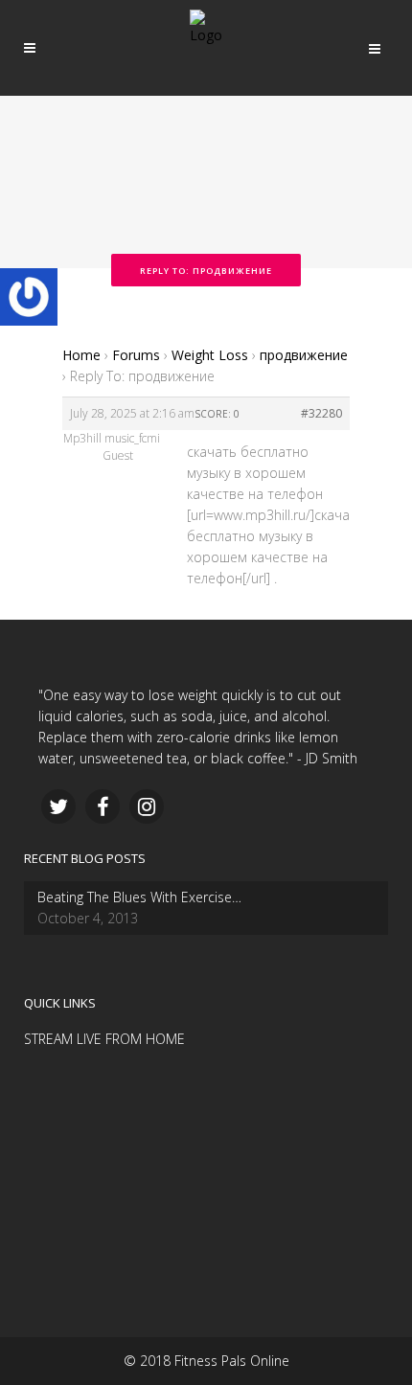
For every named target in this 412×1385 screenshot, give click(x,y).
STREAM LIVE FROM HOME (104, 1039)
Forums (136, 355)
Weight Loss (210, 355)
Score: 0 (217, 413)
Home (81, 355)
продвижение (304, 355)
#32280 (321, 413)
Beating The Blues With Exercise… (139, 897)
